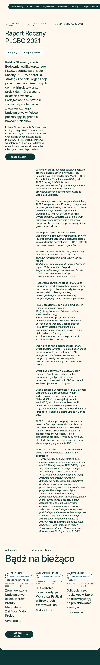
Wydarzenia (48, 7)
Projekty (74, 7)
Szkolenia (62, 7)
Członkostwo (33, 7)
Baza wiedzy (17, 7)
